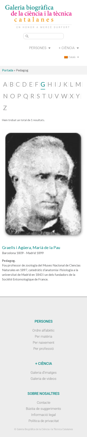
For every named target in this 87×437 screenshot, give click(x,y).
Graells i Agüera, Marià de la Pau (31, 247)
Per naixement (43, 342)
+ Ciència (67, 48)
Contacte (43, 402)
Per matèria (43, 336)
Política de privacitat (44, 421)
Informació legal (43, 415)
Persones (37, 48)
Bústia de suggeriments (43, 409)
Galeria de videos (43, 379)
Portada (7, 70)
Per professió (43, 349)
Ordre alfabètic (43, 330)
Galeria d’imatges (44, 372)
